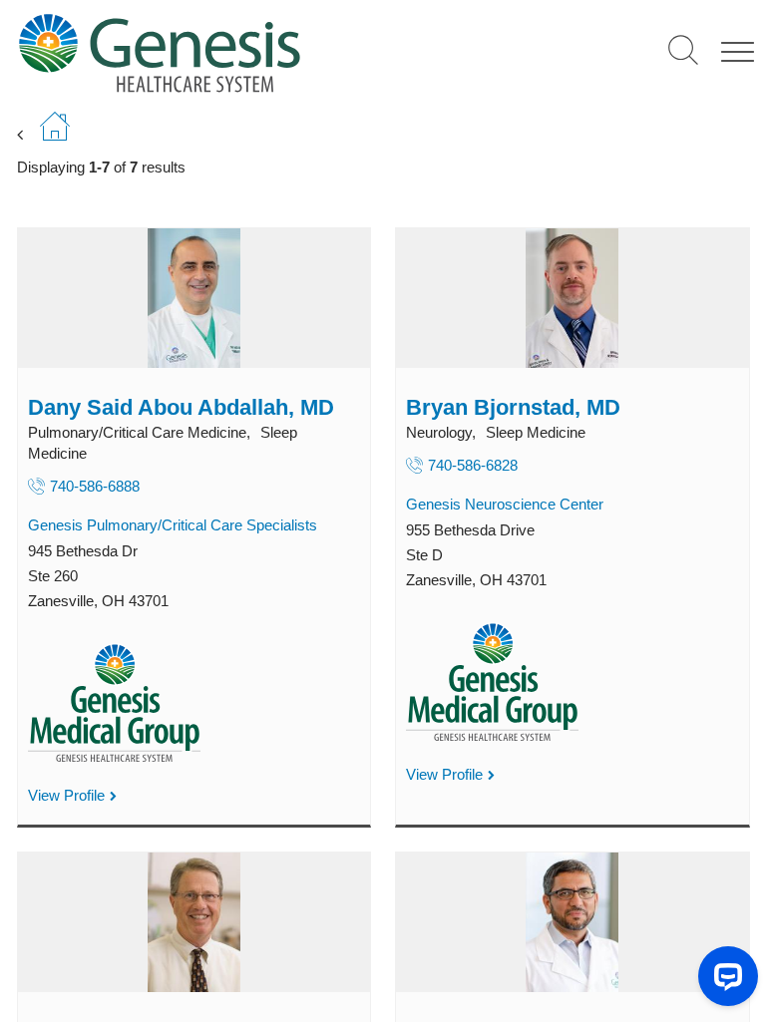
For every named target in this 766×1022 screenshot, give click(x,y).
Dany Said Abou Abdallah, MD (181, 407)
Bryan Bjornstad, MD (513, 407)
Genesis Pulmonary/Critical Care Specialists (172, 524)
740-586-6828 (473, 465)
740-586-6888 (95, 486)
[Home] (226, 52)
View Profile (66, 795)
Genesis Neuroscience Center (504, 504)
